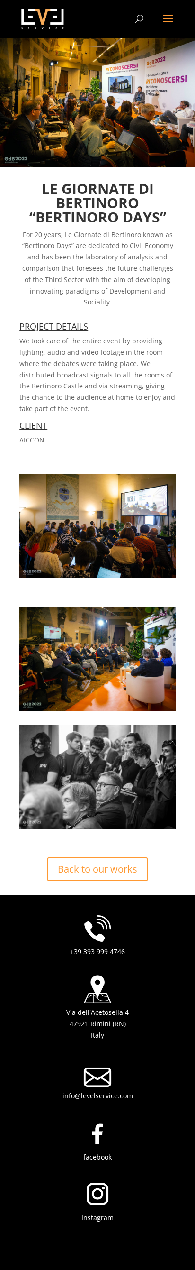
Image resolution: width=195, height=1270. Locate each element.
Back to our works (97, 869)
